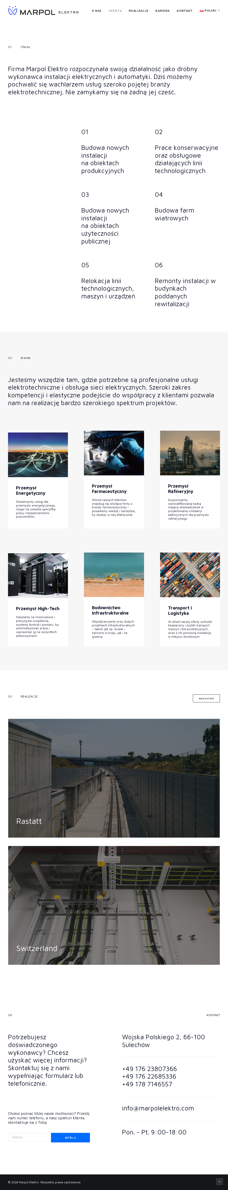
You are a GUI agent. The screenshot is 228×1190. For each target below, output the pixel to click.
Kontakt (185, 10)
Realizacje (138, 10)
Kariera (162, 10)
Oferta (115, 10)
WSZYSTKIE (206, 698)
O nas (97, 10)
